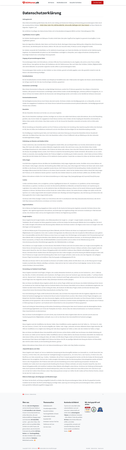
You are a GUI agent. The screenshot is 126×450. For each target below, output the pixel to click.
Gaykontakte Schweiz (49, 416)
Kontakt (88, 448)
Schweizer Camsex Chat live (51, 421)
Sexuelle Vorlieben (75, 3)
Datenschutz (94, 448)
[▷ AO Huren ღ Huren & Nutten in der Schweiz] (31, 3)
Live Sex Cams (97, 2)
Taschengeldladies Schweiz (50, 414)
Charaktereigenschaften (49, 408)
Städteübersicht (62, 3)
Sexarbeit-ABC (47, 419)
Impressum (100, 448)
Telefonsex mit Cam (48, 424)
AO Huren (51, 3)
